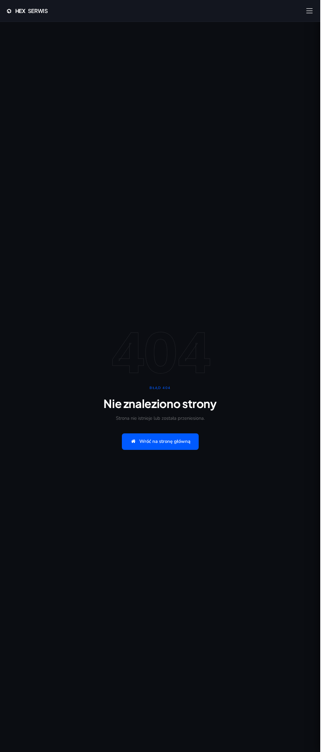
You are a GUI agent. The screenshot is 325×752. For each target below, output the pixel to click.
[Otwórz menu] (309, 10)
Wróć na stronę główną (164, 441)
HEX (31, 10)
